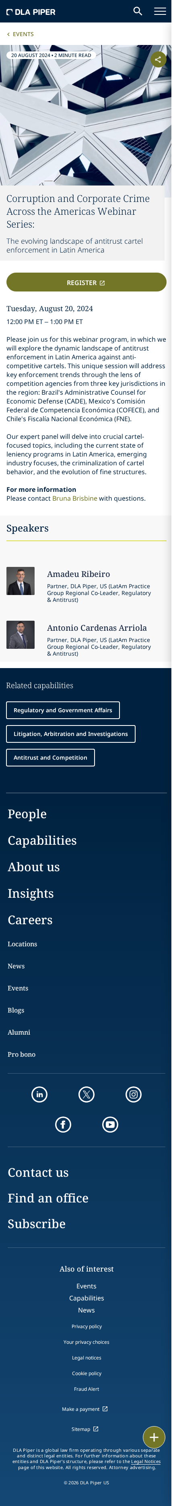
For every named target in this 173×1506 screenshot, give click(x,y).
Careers (30, 919)
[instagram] (134, 1094)
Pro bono (21, 1054)
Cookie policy (86, 1373)
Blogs (16, 1010)
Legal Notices (146, 1461)
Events (23, 34)
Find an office (48, 1198)
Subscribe (37, 1223)
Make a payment (80, 1409)
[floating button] (154, 1437)
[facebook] (63, 1125)
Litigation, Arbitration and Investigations (71, 734)
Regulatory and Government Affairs (63, 710)
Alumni (19, 1032)
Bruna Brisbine (74, 498)
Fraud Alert (86, 1389)
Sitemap (81, 1429)
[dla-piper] (31, 11)
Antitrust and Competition (50, 757)
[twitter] (86, 1094)
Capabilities (42, 840)
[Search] (138, 11)
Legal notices (86, 1357)
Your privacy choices (86, 1342)
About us (34, 866)
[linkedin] (39, 1094)
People (27, 813)
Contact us (38, 1172)
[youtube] (110, 1125)
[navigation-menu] (160, 11)
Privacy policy (87, 1326)
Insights (31, 893)
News (16, 966)
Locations (22, 943)
